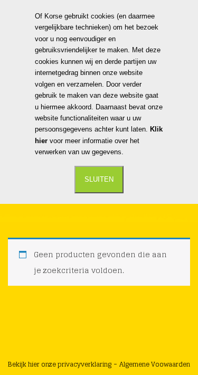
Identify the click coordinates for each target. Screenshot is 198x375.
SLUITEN (99, 179)
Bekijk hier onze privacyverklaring (59, 364)
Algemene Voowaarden (154, 364)
